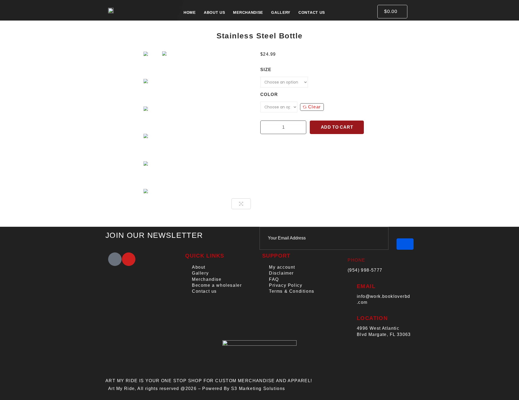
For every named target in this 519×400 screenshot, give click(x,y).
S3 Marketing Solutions (258, 388)
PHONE (356, 260)
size (266, 69)
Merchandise (248, 12)
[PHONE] (341, 254)
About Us (214, 12)
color (269, 94)
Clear (314, 107)
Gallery (280, 12)
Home (190, 12)
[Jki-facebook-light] (115, 259)
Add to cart (337, 127)
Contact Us (311, 12)
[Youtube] (128, 259)
